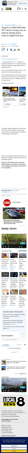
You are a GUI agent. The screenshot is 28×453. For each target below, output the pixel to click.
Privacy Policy (18, 411)
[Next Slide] (25, 95)
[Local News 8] (10, 9)
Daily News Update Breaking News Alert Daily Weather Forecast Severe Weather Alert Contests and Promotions (7, 429)
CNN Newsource (6, 44)
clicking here (13, 324)
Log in (20, 333)
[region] (14, 354)
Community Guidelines (6, 412)
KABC (13, 62)
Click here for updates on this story (9, 59)
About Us (15, 412)
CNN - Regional (15, 190)
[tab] (5, 345)
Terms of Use (11, 411)
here (8, 328)
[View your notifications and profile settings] (25, 344)
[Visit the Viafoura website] (23, 373)
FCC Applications (11, 414)
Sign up (23, 333)
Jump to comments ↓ (6, 195)
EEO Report (4, 411)
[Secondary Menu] (3, 8)
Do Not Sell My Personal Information (10, 416)
